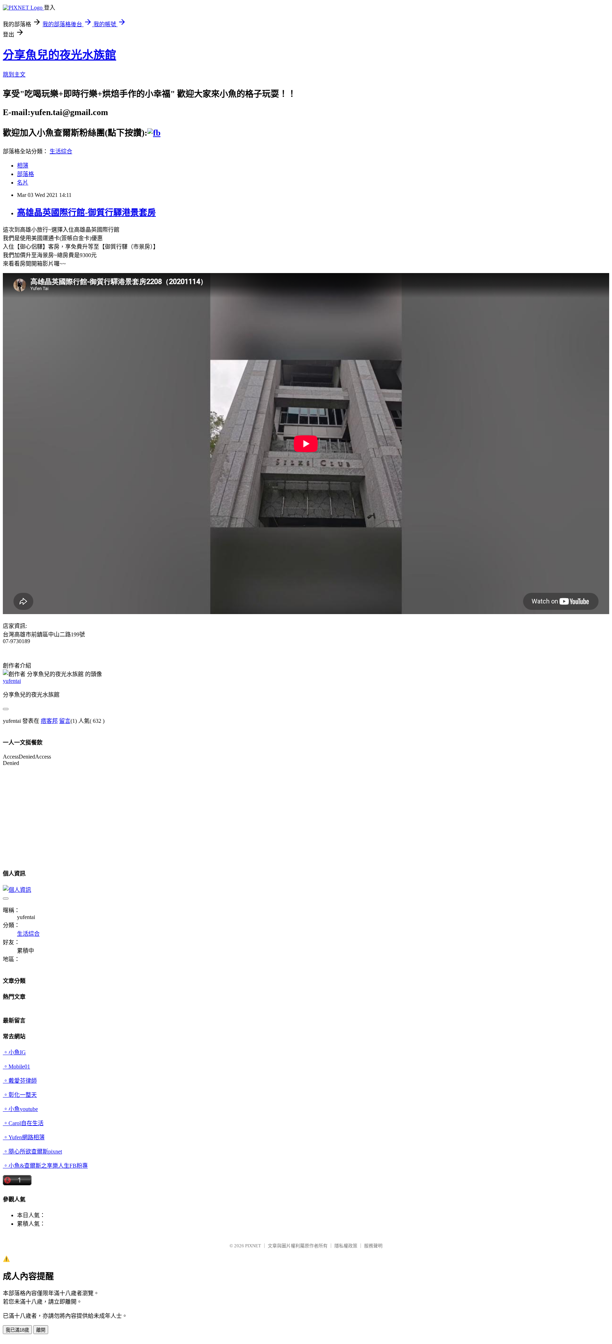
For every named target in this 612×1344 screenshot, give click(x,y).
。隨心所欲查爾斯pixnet (32, 1152)
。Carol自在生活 (23, 1123)
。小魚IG (14, 1052)
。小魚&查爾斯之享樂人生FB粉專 (45, 1166)
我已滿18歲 (17, 1330)
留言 (64, 721)
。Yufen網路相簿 (24, 1137)
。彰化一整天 (20, 1095)
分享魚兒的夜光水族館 (59, 55)
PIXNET (253, 1245)
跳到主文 (14, 75)
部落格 (25, 174)
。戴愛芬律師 (20, 1081)
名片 (22, 183)
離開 (40, 1330)
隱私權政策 (345, 1245)
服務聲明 (373, 1245)
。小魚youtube (20, 1109)
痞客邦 (49, 721)
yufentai (12, 681)
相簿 (22, 166)
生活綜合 (61, 151)
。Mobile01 (16, 1067)
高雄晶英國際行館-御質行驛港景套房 (86, 212)
